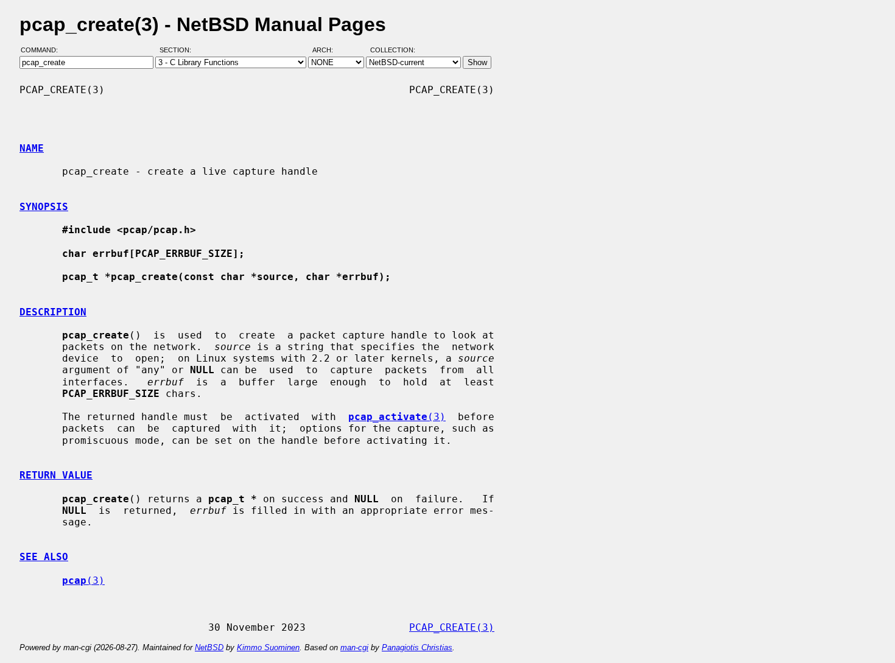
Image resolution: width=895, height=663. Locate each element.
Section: (178, 50)
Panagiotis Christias (417, 647)
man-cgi (354, 647)
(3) (397, 417)
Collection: (392, 50)
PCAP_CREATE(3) (451, 627)
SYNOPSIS (43, 206)
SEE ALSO (43, 557)
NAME (31, 148)
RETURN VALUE (56, 475)
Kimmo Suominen (268, 647)
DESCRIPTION (52, 312)
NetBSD (209, 647)
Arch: (328, 50)
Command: (43, 50)
